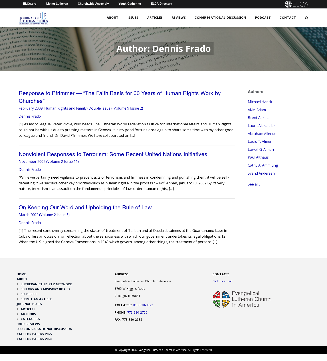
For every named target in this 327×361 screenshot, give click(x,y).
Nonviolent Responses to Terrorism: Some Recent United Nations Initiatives (113, 154)
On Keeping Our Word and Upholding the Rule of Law (85, 207)
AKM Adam (257, 109)
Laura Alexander (261, 125)
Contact (288, 17)
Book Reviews (28, 324)
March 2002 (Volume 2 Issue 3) (44, 214)
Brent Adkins (258, 117)
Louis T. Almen (260, 141)
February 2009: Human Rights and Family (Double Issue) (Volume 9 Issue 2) (81, 108)
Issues (132, 17)
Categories (30, 319)
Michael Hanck (260, 101)
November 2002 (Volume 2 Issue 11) (49, 161)
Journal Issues (29, 304)
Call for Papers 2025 (34, 334)
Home (21, 274)
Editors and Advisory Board (45, 289)
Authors (28, 314)
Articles (155, 17)
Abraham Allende (262, 133)
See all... (254, 184)
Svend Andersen (261, 173)
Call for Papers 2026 (34, 339)
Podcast (263, 17)
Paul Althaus (258, 157)
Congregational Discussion (220, 17)
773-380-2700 (137, 312)
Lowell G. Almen (261, 149)
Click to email (222, 281)
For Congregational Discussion (44, 329)
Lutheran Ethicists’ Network (46, 284)
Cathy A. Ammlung (263, 165)
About (113, 17)
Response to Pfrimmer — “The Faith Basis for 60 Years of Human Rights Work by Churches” (120, 96)
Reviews (179, 17)
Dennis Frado (30, 116)
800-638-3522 (143, 305)
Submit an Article (36, 299)
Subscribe (29, 294)
